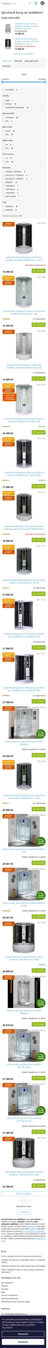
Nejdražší (18, 61)
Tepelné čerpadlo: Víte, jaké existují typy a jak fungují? (23, 1266)
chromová (12, 117)
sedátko (32, 1229)
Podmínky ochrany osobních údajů (15, 1301)
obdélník (11, 210)
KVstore (11, 104)
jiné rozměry (12, 196)
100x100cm (12, 186)
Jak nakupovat (7, 1283)
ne (8, 144)
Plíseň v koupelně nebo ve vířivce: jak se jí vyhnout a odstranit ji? (22, 1270)
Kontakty (4, 1289)
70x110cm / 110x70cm (16, 175)
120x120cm (12, 189)
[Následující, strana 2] (24, 1200)
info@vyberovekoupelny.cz (16, 1314)
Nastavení (23, 1334)
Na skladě (11, 89)
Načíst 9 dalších (24, 1193)
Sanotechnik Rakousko (17, 107)
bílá (9, 121)
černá (10, 131)
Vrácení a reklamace (9, 1295)
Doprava (4, 1286)
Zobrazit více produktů (23, 54)
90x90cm (11, 182)
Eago (9, 100)
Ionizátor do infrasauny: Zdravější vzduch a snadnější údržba (23, 1261)
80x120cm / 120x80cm (16, 179)
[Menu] (42, 3)
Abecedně (6, 66)
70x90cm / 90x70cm (15, 171)
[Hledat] (29, 3)
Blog (3, 1292)
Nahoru (25, 1212)
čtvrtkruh (11, 206)
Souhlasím (23, 1342)
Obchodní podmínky (9, 1298)
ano (9, 148)
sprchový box (31, 1226)
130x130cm (12, 193)
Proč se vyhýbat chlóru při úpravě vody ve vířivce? (21, 1256)
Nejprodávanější (31, 61)
